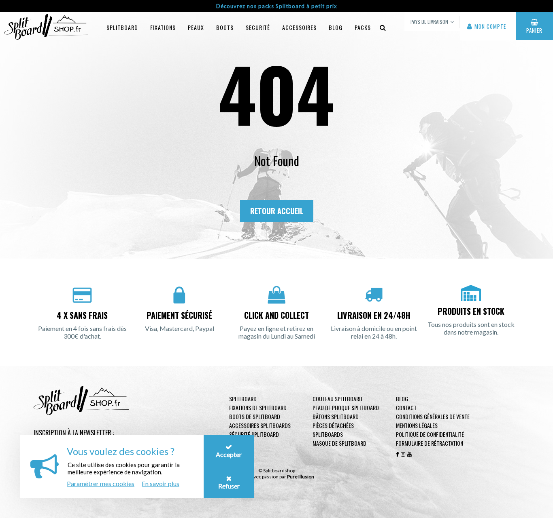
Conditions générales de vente (433, 416)
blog (335, 27)
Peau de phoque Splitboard (346, 407)
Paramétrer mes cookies (100, 483)
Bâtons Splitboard (336, 416)
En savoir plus (160, 483)
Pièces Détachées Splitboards (333, 429)
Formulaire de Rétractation (429, 443)
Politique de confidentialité (430, 434)
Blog (402, 398)
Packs (363, 27)
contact (406, 407)
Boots (225, 27)
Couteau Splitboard (337, 398)
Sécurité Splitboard (254, 434)
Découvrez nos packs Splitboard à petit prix (276, 6)
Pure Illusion (300, 477)
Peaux (196, 27)
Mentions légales (417, 425)
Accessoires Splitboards (260, 425)
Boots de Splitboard (254, 416)
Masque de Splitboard (339, 443)
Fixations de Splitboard (258, 407)
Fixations (163, 27)
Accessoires (299, 27)
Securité (258, 27)
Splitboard (122, 27)
